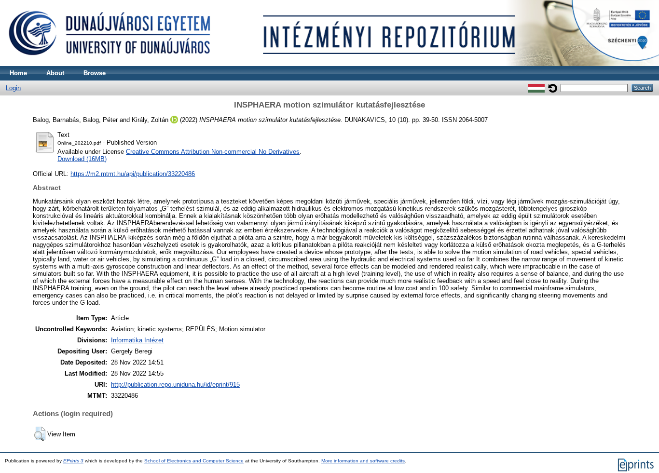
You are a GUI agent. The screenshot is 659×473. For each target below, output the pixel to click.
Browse (94, 73)
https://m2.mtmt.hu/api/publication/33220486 (132, 173)
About (55, 73)
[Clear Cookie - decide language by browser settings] (553, 87)
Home (18, 73)
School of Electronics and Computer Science (194, 460)
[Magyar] (536, 87)
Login (13, 88)
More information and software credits (363, 460)
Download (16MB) (82, 158)
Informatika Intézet (137, 340)
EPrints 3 (73, 460)
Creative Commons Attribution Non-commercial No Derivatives (213, 151)
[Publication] (329, 64)
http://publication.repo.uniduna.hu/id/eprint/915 (175, 384)
